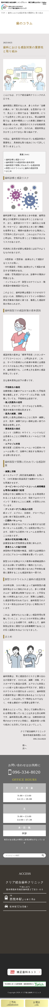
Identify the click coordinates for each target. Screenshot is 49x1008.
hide (27, 154)
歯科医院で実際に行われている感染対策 (22, 165)
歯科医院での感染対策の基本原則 (19, 162)
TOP (3, 13)
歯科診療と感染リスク (15, 159)
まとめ (8, 171)
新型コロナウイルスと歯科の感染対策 (21, 168)
